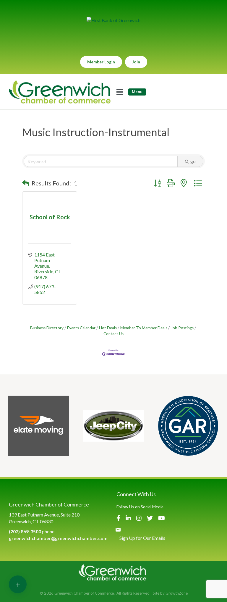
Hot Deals (108, 327)
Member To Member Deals (143, 327)
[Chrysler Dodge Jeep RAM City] (113, 426)
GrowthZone (177, 593)
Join (136, 61)
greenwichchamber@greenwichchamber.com (58, 538)
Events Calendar (81, 327)
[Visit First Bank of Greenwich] (113, 20)
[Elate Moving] (38, 426)
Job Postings (182, 327)
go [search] (193, 161)
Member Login (101, 61)
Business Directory (47, 327)
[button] (25, 183)
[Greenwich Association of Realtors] (188, 426)
